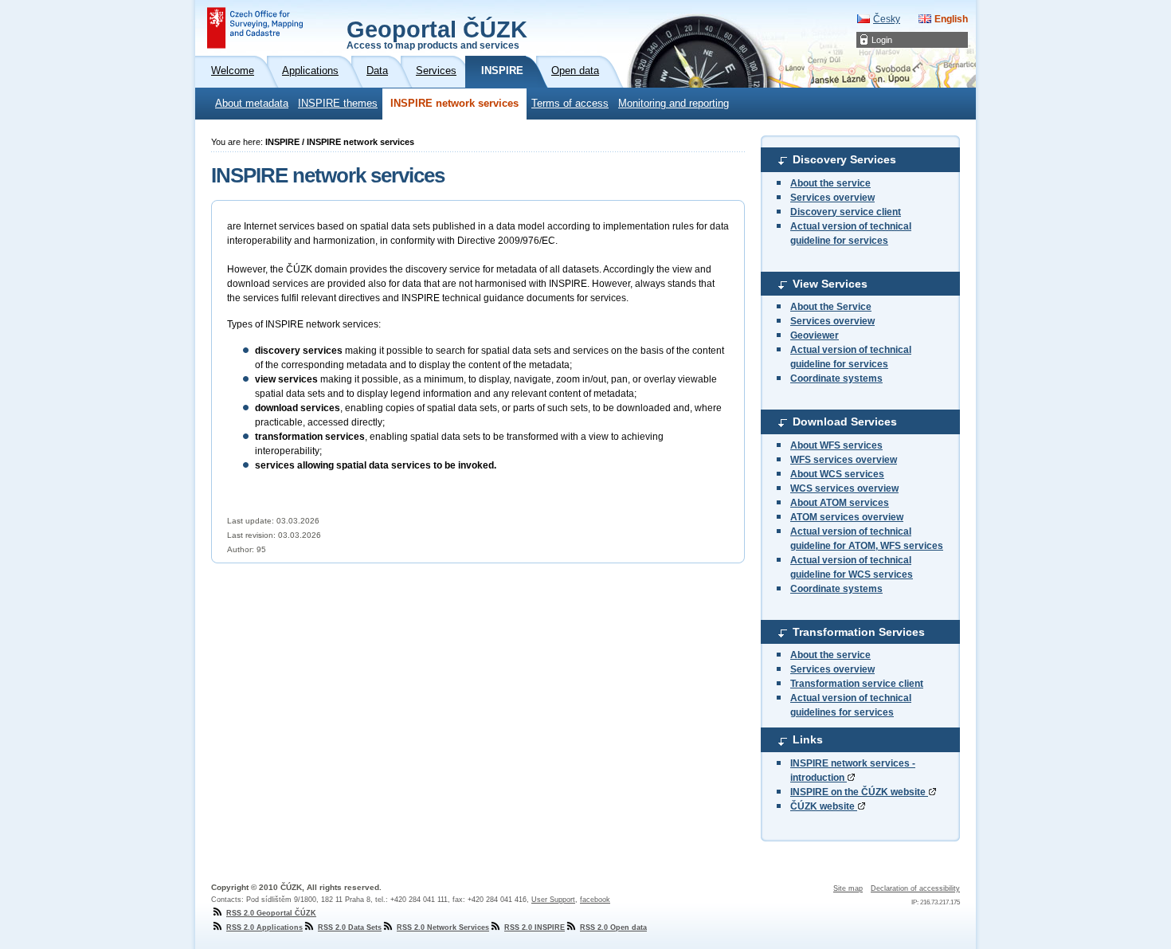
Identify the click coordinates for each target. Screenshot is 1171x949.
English (951, 19)
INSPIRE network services (454, 103)
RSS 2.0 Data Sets (350, 927)
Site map (848, 888)
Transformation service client (856, 683)
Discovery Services (844, 159)
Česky (886, 19)
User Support (553, 900)
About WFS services (836, 445)
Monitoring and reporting (673, 103)
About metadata (251, 103)
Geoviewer (814, 335)
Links (808, 739)
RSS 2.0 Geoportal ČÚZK (271, 913)
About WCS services (837, 474)
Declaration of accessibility (915, 888)
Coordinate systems (836, 378)
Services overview (832, 197)
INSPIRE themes (338, 103)
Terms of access (570, 103)
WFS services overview (843, 459)
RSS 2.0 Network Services (443, 927)
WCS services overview (844, 488)
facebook (595, 900)
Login (881, 40)
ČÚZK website (823, 806)
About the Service (830, 306)
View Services (830, 283)
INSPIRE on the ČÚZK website (859, 792)
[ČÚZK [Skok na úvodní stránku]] (255, 28)
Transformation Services (859, 631)
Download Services (845, 421)
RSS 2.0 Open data (613, 927)
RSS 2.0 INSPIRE (534, 927)
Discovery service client (845, 212)
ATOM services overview (846, 517)
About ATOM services (839, 502)
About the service (830, 183)
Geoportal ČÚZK (437, 33)
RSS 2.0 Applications (264, 927)
